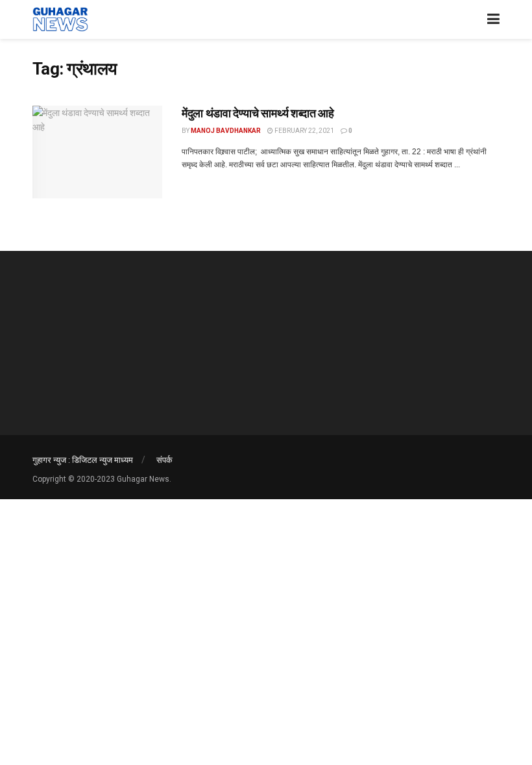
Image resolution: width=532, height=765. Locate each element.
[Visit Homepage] (60, 19)
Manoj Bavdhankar (226, 130)
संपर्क (164, 460)
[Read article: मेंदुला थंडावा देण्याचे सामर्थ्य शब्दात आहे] (97, 152)
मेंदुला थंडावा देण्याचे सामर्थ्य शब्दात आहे (257, 113)
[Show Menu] (493, 19)
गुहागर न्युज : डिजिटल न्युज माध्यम (82, 460)
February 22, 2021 (303, 130)
